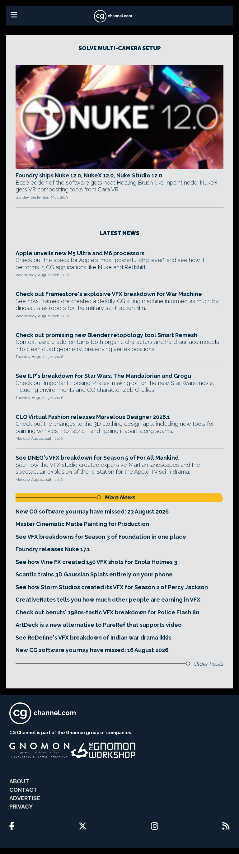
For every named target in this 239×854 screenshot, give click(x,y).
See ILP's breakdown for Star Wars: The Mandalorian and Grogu (103, 376)
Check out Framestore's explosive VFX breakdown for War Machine (109, 294)
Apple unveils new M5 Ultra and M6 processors (80, 253)
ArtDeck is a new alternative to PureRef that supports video (99, 625)
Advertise (24, 798)
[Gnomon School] (39, 750)
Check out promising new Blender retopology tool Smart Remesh (106, 335)
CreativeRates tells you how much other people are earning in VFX (108, 599)
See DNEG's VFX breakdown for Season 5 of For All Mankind (97, 457)
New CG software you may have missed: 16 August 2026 (92, 650)
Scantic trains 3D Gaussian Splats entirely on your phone (94, 574)
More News (119, 497)
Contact (23, 789)
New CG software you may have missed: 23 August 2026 (92, 511)
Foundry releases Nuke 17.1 (53, 549)
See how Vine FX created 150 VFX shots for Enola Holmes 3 (96, 562)
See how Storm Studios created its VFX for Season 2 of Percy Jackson (112, 587)
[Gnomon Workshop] (103, 750)
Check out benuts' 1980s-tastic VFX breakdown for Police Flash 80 (107, 612)
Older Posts (208, 663)
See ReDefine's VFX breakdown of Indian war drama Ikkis (93, 637)
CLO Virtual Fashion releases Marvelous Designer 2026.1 (93, 417)
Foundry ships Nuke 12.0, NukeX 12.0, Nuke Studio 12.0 (89, 175)
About (19, 781)
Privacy (21, 806)
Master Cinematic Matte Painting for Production (82, 524)
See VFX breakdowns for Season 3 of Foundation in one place (101, 536)
